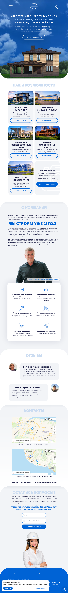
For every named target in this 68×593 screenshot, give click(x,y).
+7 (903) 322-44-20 (50, 582)
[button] (33, 37)
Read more (26, 377)
